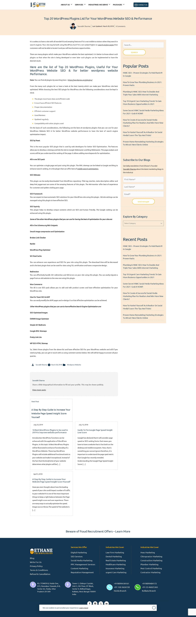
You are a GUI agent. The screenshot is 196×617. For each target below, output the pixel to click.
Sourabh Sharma (83, 26)
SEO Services (77, 556)
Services (79, 4)
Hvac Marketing (148, 552)
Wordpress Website (74, 365)
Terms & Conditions (39, 570)
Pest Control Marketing (151, 568)
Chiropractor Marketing (151, 556)
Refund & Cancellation (40, 574)
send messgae (143, 201)
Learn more (83, 608)
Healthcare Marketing (116, 564)
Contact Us (142, 5)
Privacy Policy (36, 566)
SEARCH (134, 52)
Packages (117, 4)
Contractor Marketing (150, 572)
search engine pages (106, 45)
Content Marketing (79, 568)
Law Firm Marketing (115, 552)
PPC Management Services (83, 564)
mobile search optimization (87, 169)
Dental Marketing (114, 556)
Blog (32, 558)
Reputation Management (82, 572)
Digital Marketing (79, 552)
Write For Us (36, 562)
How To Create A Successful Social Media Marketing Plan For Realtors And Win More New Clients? (143, 123)
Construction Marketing (151, 560)
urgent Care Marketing (116, 572)
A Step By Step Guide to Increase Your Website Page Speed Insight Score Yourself (51, 480)
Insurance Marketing (115, 568)
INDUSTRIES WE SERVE (98, 4)
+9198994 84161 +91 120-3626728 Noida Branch (122, 587)
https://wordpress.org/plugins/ (80, 80)
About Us (65, 4)
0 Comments (120, 26)
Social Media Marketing (81, 560)
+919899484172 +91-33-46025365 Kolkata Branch (150, 587)
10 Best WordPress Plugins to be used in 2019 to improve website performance (50, 431)
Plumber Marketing (149, 564)
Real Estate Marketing (116, 560)
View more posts (39, 390)
